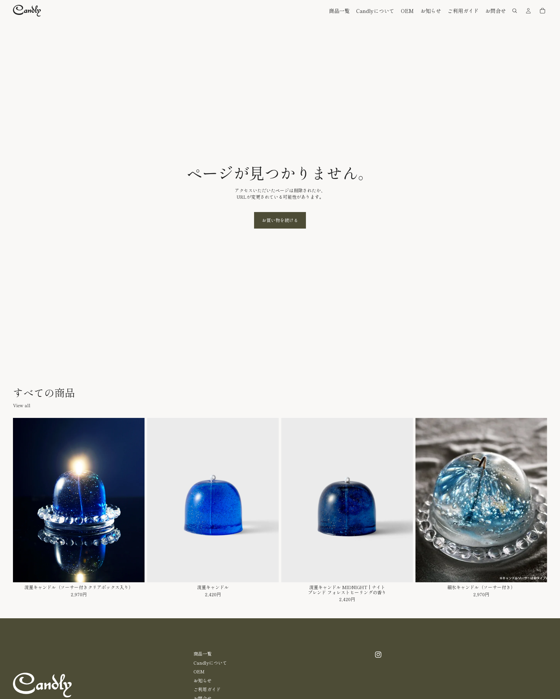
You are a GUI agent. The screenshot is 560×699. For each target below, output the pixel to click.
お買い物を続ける (280, 220)
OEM (198, 671)
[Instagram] (378, 654)
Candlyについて (210, 662)
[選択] (134, 572)
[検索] (515, 11)
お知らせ (202, 680)
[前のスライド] (22, 500)
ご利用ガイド (207, 689)
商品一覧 (202, 653)
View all (21, 405)
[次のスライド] (135, 500)
